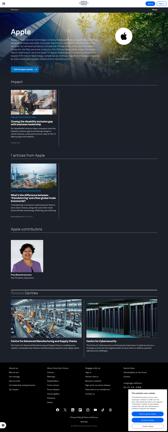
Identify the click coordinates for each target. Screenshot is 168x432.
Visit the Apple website (23, 69)
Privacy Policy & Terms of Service (84, 417)
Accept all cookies (147, 420)
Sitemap (84, 422)
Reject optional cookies (147, 414)
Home (154, 10)
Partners (14, 10)
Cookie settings (147, 426)
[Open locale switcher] (3, 425)
